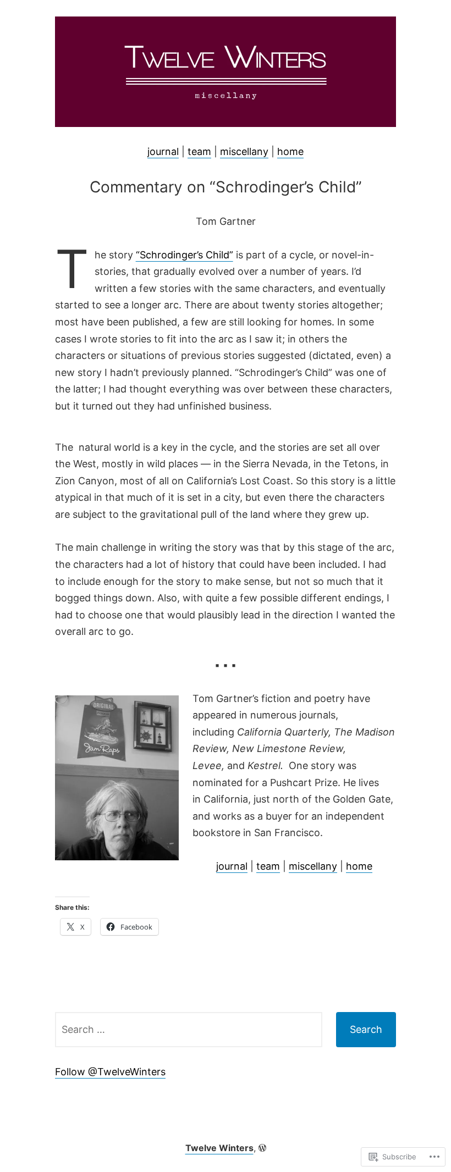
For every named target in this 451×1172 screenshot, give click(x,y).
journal (163, 151)
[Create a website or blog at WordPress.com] (262, 1147)
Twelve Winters (219, 1147)
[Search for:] (188, 1029)
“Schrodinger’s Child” (184, 255)
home (290, 151)
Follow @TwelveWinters (110, 1071)
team (199, 151)
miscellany (244, 151)
